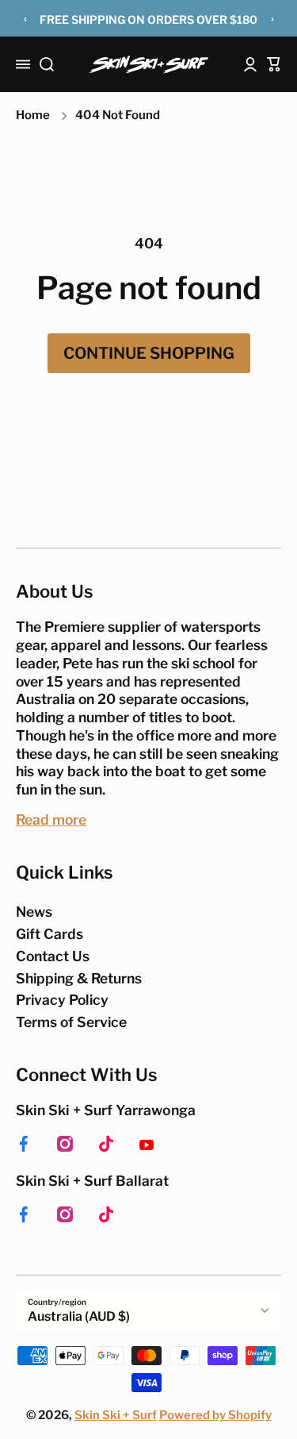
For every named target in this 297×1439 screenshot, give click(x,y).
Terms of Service (71, 1022)
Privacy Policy (62, 999)
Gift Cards (49, 933)
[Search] (47, 64)
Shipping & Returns (79, 978)
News (34, 911)
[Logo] (148, 65)
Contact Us (52, 956)
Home (33, 115)
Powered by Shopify (215, 1415)
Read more (51, 819)
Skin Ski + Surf (115, 1415)
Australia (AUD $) (79, 1316)
